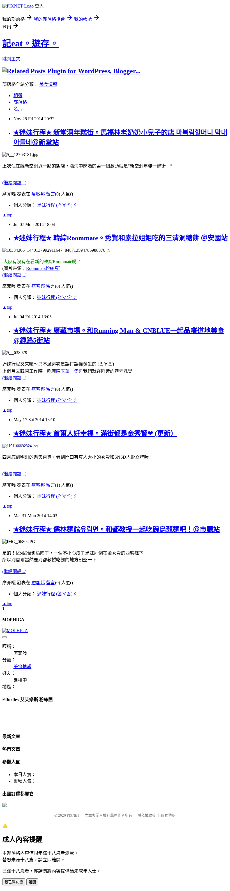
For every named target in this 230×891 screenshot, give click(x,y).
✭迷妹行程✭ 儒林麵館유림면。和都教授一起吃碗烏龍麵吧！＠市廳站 (116, 529)
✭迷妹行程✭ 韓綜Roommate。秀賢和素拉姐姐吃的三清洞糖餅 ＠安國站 (120, 238)
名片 (17, 109)
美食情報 (48, 84)
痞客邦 (38, 194)
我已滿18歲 (13, 882)
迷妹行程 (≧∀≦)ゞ (57, 205)
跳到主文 (11, 58)
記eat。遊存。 (30, 43)
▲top (7, 215)
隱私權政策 (146, 815)
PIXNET (73, 815)
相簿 (17, 95)
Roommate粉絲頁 (42, 268)
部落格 (20, 102)
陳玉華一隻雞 (69, 371)
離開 (32, 882)
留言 (50, 194)
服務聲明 (168, 815)
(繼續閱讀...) (14, 182)
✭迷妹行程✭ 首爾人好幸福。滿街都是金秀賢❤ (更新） (95, 433)
